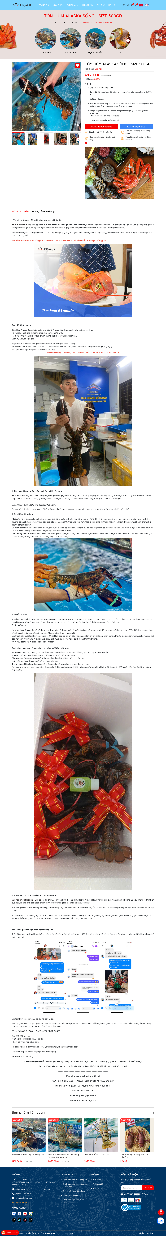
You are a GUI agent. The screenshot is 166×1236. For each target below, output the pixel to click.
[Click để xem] (46, 96)
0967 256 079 (12, 1232)
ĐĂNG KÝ (148, 1188)
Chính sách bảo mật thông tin (75, 1180)
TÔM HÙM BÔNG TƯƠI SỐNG (97, 1154)
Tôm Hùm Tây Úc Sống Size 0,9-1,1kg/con (134, 1156)
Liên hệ (111, 5)
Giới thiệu (58, 5)
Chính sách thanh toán (72, 1195)
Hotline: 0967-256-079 (24, 1194)
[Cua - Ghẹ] (45, 41)
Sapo (70, 1233)
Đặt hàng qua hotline (101, 127)
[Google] (31, 1213)
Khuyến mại (87, 5)
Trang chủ (44, 5)
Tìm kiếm (140, 1233)
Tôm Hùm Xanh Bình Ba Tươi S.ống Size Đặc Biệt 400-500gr (63, 1156)
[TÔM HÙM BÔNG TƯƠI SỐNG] (101, 1135)
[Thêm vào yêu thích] (77, 65)
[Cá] (120, 41)
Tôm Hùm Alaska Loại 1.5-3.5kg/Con (28, 1154)
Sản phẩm (72, 5)
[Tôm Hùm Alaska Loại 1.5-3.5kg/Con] (29, 1135)
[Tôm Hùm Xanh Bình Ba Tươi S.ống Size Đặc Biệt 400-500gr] (65, 1135)
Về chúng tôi (98, 1184)
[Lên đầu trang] (161, 1203)
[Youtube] (25, 1213)
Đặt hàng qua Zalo (136, 127)
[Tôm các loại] (70, 41)
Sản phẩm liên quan (28, 1112)
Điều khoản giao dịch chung (74, 1191)
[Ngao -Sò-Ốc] (95, 41)
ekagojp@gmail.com (24, 1198)
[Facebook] (19, 1213)
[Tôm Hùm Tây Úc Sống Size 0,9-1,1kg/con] (137, 1135)
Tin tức (101, 5)
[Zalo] (14, 1213)
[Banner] (119, 173)
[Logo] (22, 5)
